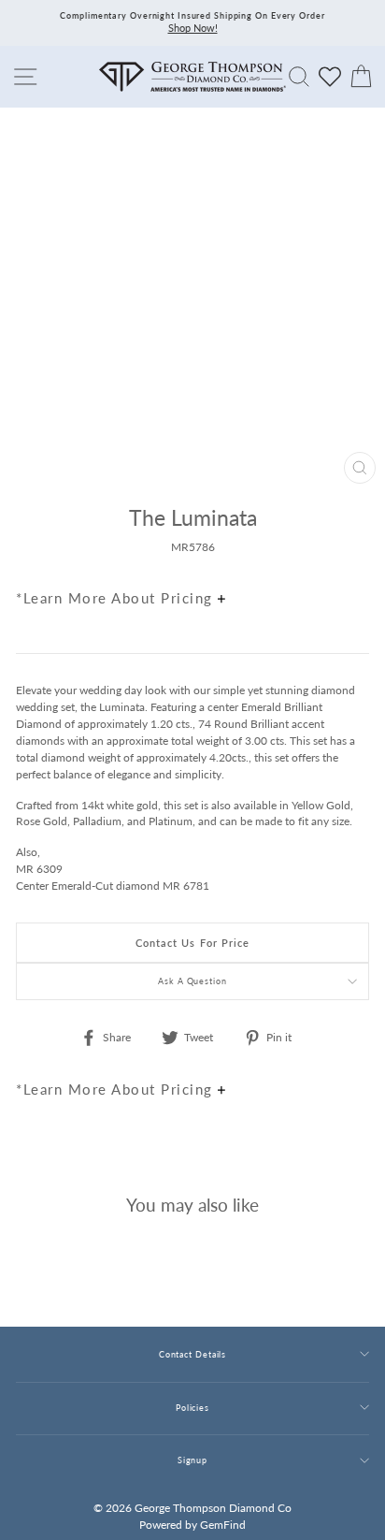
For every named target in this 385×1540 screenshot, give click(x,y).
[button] (350, 557)
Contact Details (192, 1354)
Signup (192, 1460)
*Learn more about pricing (117, 597)
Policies (192, 1407)
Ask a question (192, 981)
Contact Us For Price (192, 943)
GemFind (223, 1525)
